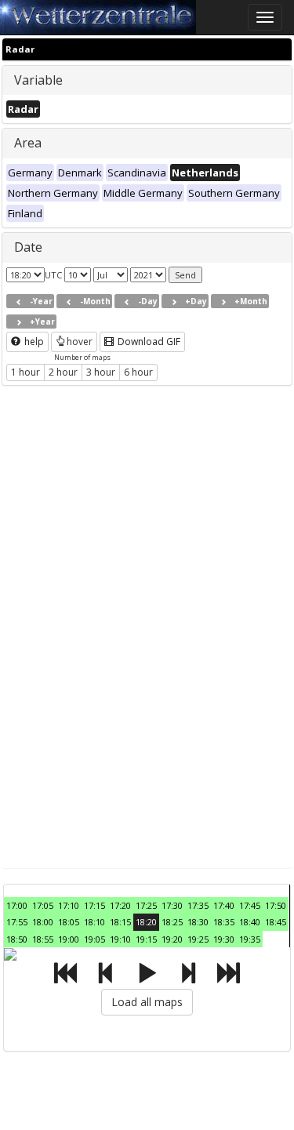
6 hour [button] (138, 372)
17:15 (94, 905)
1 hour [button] (25, 372)
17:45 (249, 905)
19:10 (120, 939)
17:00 (16, 905)
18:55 (42, 939)
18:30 (198, 922)
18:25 (172, 922)
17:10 (68, 905)
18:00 (42, 922)
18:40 (249, 922)
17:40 (223, 905)
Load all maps (147, 1001)
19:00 (68, 939)
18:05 (68, 922)
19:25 (198, 939)
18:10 (94, 922)
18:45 (275, 922)
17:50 (275, 905)
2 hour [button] (63, 372)
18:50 (16, 939)
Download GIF (147, 341)
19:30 (223, 939)
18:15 (120, 922)
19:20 (172, 939)
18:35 (223, 922)
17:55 (16, 922)
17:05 (42, 905)
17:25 (146, 905)
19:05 (94, 939)
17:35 (198, 905)
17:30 (172, 905)
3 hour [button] (100, 372)
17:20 (120, 905)
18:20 (146, 922)
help (33, 341)
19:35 (249, 939)
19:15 (146, 939)
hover (80, 341)
